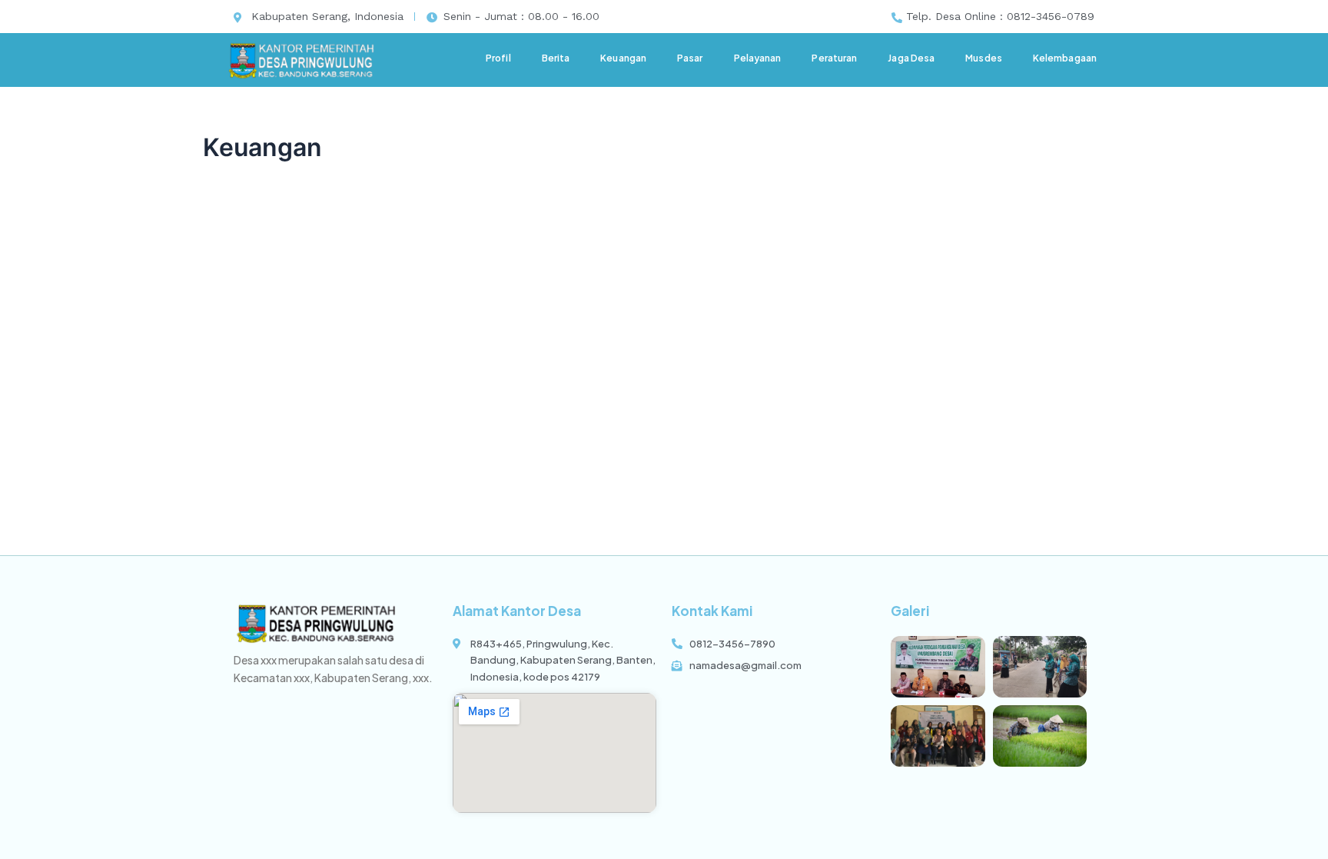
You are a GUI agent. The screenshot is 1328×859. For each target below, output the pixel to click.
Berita (556, 58)
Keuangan (623, 58)
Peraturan (834, 58)
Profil (498, 58)
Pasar (690, 58)
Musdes (983, 58)
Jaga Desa (911, 58)
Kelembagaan (1065, 58)
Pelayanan (758, 58)
